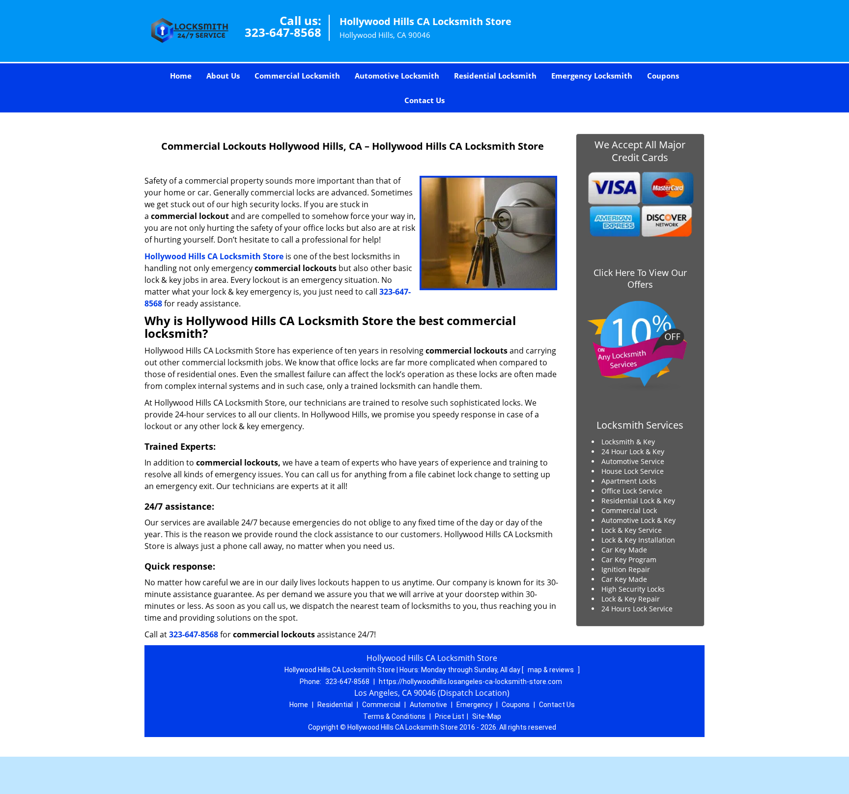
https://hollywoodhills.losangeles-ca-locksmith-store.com (470, 681)
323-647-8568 (283, 32)
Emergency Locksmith (591, 76)
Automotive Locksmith (397, 76)
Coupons (663, 76)
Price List (449, 716)
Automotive (428, 705)
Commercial (381, 705)
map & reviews (551, 670)
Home (181, 76)
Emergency (474, 705)
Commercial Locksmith (297, 76)
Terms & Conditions (394, 716)
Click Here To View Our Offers (640, 278)
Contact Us (424, 100)
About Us (223, 76)
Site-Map (486, 716)
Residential (335, 705)
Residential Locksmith (495, 76)
